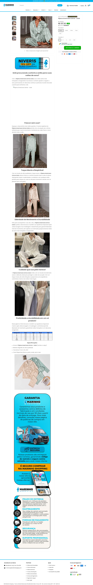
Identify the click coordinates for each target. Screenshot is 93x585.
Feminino (28, 10)
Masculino (35, 10)
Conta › (82, 5)
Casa (49, 10)
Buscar (59, 5)
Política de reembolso (32, 573)
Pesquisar (51, 569)
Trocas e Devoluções (31, 571)
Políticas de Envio (31, 569)
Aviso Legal (29, 580)
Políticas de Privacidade (32, 565)
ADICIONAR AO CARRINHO (72, 48)
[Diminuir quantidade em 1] (59, 48)
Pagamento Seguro (31, 578)
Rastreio (56, 10)
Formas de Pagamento (32, 576)
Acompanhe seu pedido (54, 571)
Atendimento (63, 10)
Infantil (43, 10)
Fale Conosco (52, 565)
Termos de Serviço (31, 567)
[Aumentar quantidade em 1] (63, 48)
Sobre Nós (51, 567)
